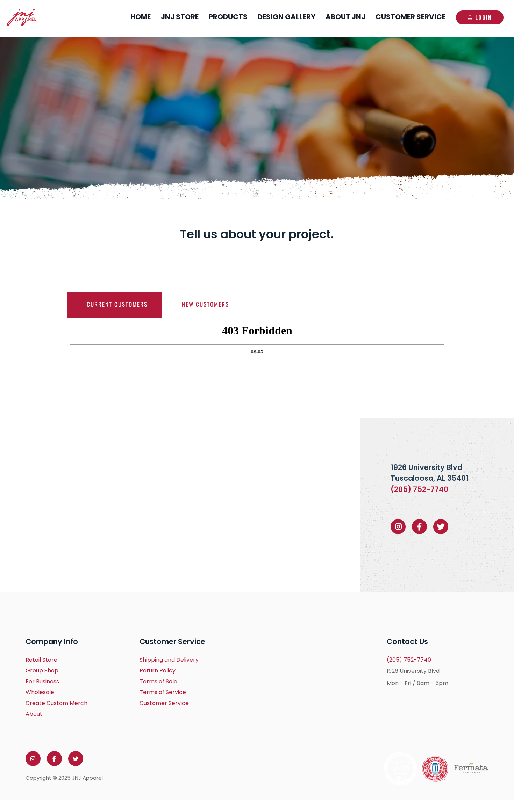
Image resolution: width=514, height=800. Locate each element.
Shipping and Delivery (169, 660)
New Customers (205, 304)
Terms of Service (163, 692)
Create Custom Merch (56, 703)
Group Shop (42, 671)
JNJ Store (180, 17)
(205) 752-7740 (419, 489)
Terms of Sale (158, 681)
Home (140, 17)
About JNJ (345, 17)
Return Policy (158, 671)
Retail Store (41, 660)
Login (483, 17)
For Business (42, 681)
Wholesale (40, 692)
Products (228, 17)
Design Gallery (286, 17)
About (34, 714)
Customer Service (410, 17)
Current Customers (117, 304)
